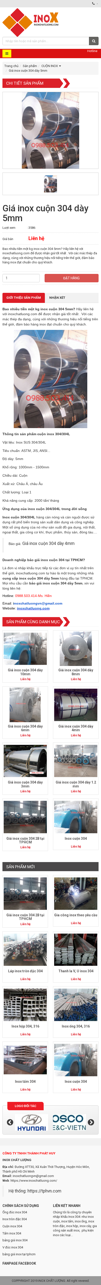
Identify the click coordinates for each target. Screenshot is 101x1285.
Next (91, 1122)
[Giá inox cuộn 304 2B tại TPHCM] (25, 817)
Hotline (92, 51)
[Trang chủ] (31, 22)
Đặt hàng (71, 278)
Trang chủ (11, 66)
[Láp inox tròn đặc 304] (25, 949)
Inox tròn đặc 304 (14, 1219)
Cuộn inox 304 (12, 1226)
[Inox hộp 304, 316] (25, 1004)
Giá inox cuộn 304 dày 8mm (75, 672)
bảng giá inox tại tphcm (19, 1254)
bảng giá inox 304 (14, 1240)
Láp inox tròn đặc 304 (25, 971)
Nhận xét (57, 297)
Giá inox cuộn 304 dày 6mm (25, 728)
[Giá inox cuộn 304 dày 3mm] (25, 760)
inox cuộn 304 (52, 309)
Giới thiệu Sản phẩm (23, 297)
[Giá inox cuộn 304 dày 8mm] (75, 648)
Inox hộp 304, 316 (25, 1026)
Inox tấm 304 (25, 1081)
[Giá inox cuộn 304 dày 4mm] (75, 704)
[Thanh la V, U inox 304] (75, 949)
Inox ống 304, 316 (76, 1026)
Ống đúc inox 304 (14, 1212)
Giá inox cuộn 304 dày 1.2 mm (76, 784)
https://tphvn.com (44, 1191)
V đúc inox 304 (12, 1247)
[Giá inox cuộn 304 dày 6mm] (25, 704)
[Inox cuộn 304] (75, 817)
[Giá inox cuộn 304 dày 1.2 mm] (75, 760)
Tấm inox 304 (11, 1233)
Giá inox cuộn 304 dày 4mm (48, 543)
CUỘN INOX (49, 66)
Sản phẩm (30, 66)
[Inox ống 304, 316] (75, 1004)
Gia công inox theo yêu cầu (75, 915)
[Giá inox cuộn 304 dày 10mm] (25, 648)
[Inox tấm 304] (25, 1060)
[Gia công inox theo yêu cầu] (75, 893)
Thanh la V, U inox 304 (75, 971)
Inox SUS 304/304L (31, 442)
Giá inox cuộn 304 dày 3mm (25, 784)
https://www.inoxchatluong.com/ (34, 1180)
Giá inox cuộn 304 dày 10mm (25, 672)
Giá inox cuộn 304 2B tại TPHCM (25, 840)
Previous (10, 1122)
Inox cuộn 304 (76, 838)
